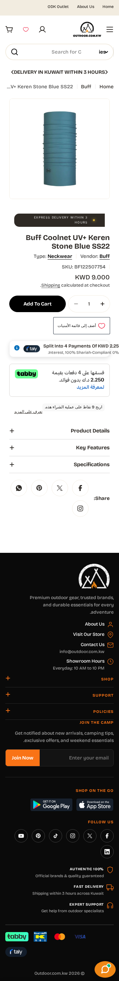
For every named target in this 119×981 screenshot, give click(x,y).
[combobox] (59, 52)
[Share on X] (60, 488)
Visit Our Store (88, 634)
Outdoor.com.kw (51, 973)
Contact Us (92, 644)
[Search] (15, 52)
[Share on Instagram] (80, 508)
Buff (86, 87)
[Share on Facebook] (80, 488)
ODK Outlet (58, 6)
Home (108, 6)
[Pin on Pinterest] (39, 488)
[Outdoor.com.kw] (94, 566)
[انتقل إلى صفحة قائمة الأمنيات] (26, 29)
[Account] (42, 29)
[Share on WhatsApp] (19, 488)
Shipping (50, 285)
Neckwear (60, 256)
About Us (85, 6)
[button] (106, 72)
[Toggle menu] (110, 29)
